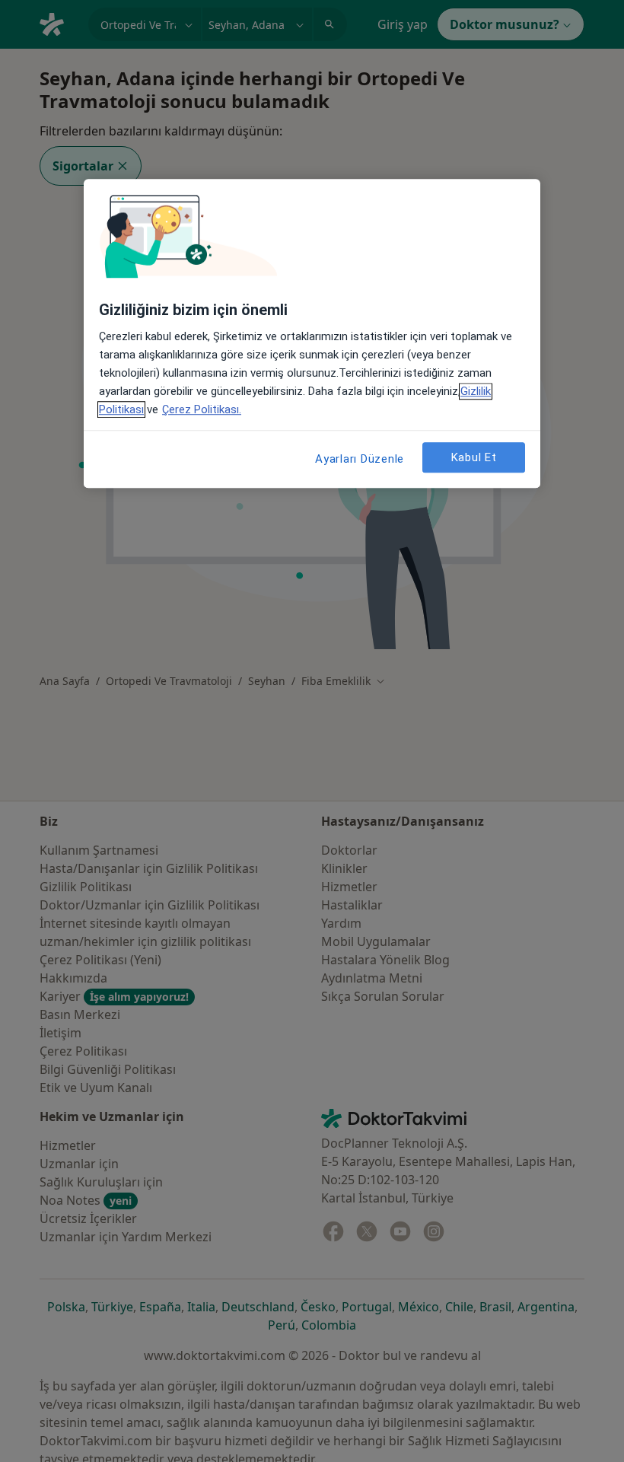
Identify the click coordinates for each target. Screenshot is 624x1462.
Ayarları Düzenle (359, 459)
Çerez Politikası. (201, 409)
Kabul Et (474, 457)
